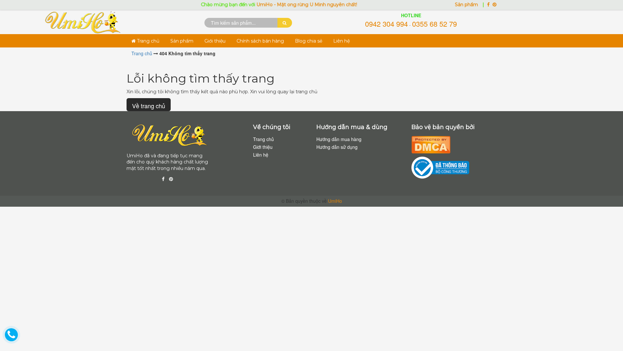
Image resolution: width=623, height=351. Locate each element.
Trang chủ (147, 41)
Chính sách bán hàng (260, 41)
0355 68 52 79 (434, 24)
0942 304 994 (386, 24)
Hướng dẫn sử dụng (337, 147)
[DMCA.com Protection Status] (430, 143)
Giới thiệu (215, 41)
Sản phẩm (467, 4)
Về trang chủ (148, 105)
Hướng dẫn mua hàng (338, 139)
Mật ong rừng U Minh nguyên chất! (311, 4)
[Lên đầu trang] (610, 334)
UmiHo (335, 201)
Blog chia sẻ (308, 41)
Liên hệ (341, 41)
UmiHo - (260, 4)
